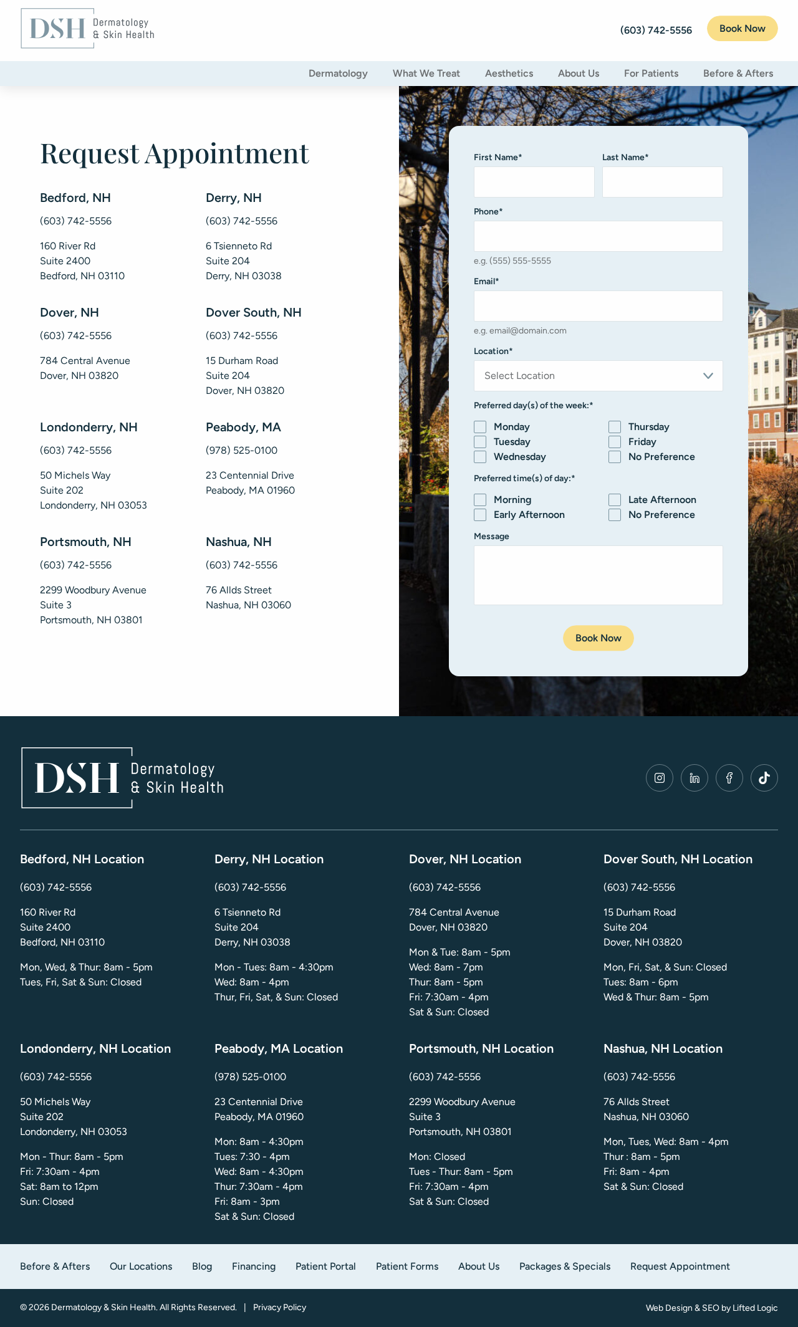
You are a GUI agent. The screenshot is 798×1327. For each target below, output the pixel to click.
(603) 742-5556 (76, 221)
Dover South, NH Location (677, 858)
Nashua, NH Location (663, 1048)
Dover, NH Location (465, 858)
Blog (202, 1266)
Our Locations (141, 1266)
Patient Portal (326, 1266)
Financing (254, 1266)
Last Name (625, 157)
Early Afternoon (529, 514)
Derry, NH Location (269, 858)
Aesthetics (509, 73)
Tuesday (512, 442)
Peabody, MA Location (278, 1048)
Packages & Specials (564, 1266)
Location (493, 351)
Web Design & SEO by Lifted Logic (712, 1308)
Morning (513, 499)
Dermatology (338, 73)
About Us (578, 73)
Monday (512, 427)
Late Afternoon (662, 499)
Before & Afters (738, 73)
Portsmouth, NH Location (481, 1048)
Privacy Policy (279, 1307)
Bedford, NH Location (82, 858)
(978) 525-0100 (241, 450)
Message (491, 536)
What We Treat (426, 73)
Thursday (649, 427)
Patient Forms (407, 1266)
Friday (642, 442)
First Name (498, 157)
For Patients (651, 73)
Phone (488, 211)
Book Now (742, 28)
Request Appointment (680, 1266)
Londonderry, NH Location (95, 1048)
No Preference (661, 456)
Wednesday (520, 456)
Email (486, 281)
